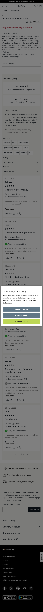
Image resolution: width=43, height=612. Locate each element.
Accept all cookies (21, 321)
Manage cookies (21, 309)
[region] (21, 306)
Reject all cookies (21, 315)
